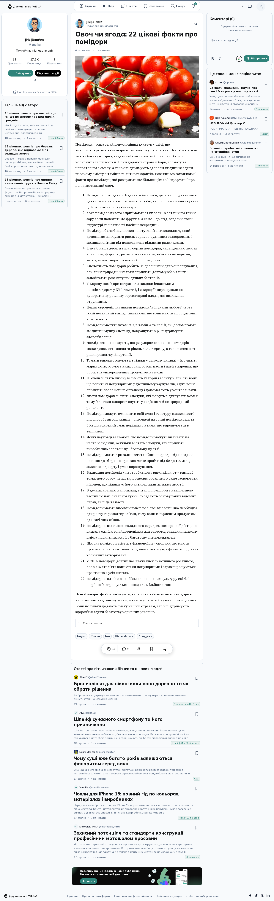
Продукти (145, 636)
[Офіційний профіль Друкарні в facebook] (250, 895)
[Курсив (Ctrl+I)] (220, 58)
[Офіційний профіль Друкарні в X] (262, 895)
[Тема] (250, 6)
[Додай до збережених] (61, 114)
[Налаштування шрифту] (195, 23)
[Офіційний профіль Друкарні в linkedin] (268, 895)
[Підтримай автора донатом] (138, 649)
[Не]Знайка (34, 39)
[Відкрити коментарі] (124, 649)
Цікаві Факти (124, 636)
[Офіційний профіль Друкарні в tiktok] (256, 895)
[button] (193, 6)
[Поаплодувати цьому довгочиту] (108, 648)
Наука (81, 636)
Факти (95, 636)
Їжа (107, 636)
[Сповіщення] (193, 6)
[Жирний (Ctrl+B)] (213, 58)
